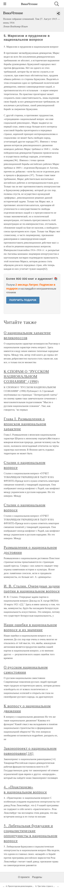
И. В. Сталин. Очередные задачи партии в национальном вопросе (32, 588)
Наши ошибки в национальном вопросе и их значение (30, 627)
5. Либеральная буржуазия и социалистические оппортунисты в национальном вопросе (30, 833)
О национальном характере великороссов (27, 335)
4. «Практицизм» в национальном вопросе (25, 789)
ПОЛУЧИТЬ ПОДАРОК (22, 300)
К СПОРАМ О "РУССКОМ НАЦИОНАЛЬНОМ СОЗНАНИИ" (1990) (26, 376)
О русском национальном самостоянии (26, 670)
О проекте (24, 877)
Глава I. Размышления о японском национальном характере (25, 423)
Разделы (37, 877)
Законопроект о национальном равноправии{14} (30, 751)
